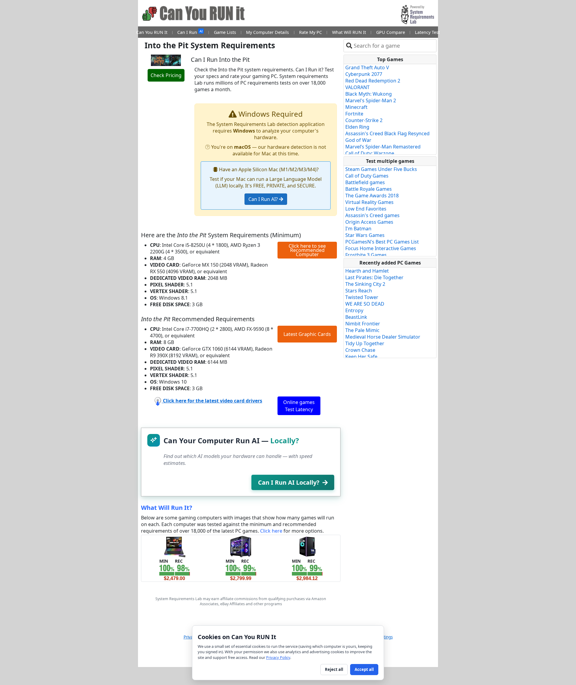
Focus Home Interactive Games (380, 248)
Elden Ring (357, 127)
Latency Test (427, 32)
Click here (271, 531)
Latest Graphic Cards (307, 334)
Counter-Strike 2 (363, 120)
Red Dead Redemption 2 (372, 80)
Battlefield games (365, 182)
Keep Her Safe (361, 356)
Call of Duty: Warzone (369, 153)
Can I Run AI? (263, 199)
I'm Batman (358, 228)
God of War (358, 140)
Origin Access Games (369, 222)
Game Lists (225, 32)
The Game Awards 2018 (372, 195)
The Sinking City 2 (365, 284)
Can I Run (189, 32)
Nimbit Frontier (362, 323)
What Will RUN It (349, 32)
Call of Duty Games (366, 175)
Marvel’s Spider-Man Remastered (383, 146)
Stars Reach (358, 290)
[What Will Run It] (174, 546)
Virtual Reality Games (369, 202)
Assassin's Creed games (372, 215)
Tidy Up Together (364, 343)
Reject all (334, 669)
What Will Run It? (166, 508)
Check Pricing (166, 75)
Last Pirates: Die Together (374, 277)
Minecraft (356, 107)
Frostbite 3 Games (366, 255)
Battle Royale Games (368, 189)
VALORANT (357, 87)
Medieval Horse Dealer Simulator (382, 337)
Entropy (354, 310)
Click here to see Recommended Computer (307, 250)
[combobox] (394, 45)
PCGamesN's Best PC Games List (382, 241)
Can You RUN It (151, 32)
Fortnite (354, 113)
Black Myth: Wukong (368, 94)
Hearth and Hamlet (367, 271)
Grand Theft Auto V (367, 67)
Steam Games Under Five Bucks (381, 169)
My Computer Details (267, 32)
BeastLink (356, 317)
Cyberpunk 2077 (363, 74)
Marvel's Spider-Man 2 (370, 100)
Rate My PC (310, 32)
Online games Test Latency (299, 406)
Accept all (364, 669)
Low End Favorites (365, 208)
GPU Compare (390, 32)
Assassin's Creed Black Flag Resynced (387, 133)
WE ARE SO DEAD (364, 304)
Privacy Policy (278, 657)
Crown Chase (360, 350)
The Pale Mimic (362, 330)
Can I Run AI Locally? (289, 482)
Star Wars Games (365, 235)
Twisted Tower (361, 297)
